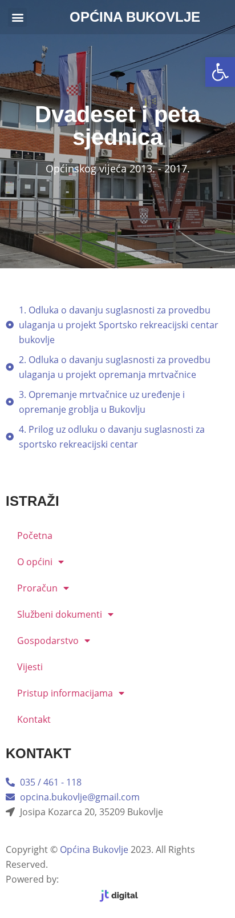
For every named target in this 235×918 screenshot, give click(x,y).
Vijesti (30, 667)
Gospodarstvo (48, 640)
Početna (34, 535)
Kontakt (34, 719)
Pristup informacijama (65, 693)
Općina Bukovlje (94, 849)
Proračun (37, 588)
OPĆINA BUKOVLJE (135, 17)
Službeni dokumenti (59, 614)
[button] (220, 72)
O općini (34, 561)
